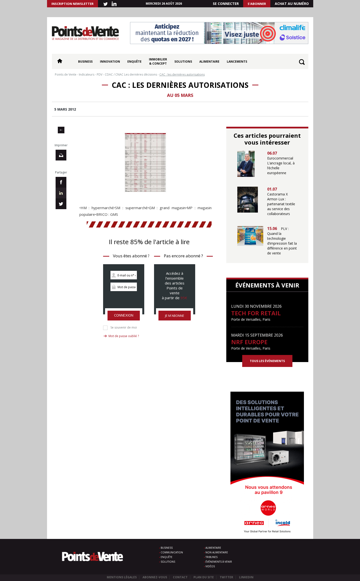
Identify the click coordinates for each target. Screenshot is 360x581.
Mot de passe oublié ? (123, 336)
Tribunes (211, 557)
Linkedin (246, 577)
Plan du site (203, 577)
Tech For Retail (256, 313)
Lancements (237, 61)
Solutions (183, 61)
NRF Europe (249, 342)
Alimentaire (209, 61)
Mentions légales (122, 577)
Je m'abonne (174, 315)
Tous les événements (267, 361)
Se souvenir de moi (123, 328)
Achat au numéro (292, 3)
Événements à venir (218, 561)
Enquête (134, 61)
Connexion (123, 315)
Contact (180, 577)
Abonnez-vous (155, 577)
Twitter (226, 577)
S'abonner (257, 3)
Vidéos (210, 566)
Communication (172, 552)
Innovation (110, 61)
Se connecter (226, 3)
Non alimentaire (216, 552)
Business (85, 61)
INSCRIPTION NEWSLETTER (72, 3)
